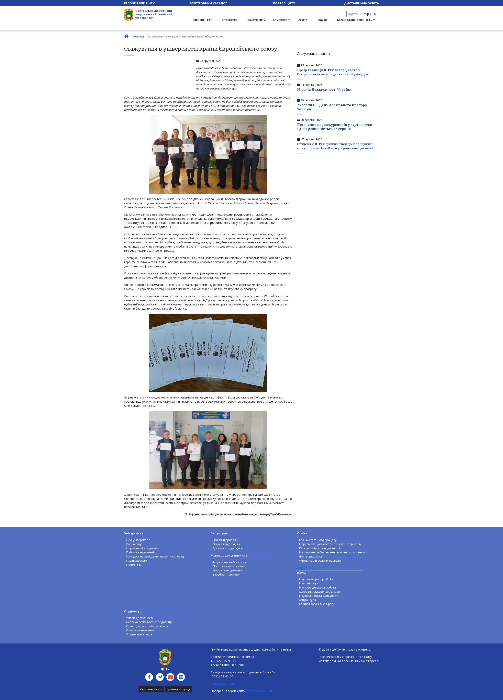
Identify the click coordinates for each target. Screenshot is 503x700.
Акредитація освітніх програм (320, 560)
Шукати (353, 14)
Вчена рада (134, 544)
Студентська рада (139, 634)
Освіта (302, 20)
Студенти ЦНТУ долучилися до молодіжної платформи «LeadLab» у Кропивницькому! (335, 146)
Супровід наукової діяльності (319, 591)
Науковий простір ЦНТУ (316, 579)
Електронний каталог (208, 3)
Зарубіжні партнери (226, 574)
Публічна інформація (140, 552)
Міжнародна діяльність (354, 20)
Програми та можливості (230, 566)
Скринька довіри (151, 689)
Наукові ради (308, 583)
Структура (230, 20)
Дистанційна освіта (361, 3)
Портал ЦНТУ (284, 3)
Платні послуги (136, 560)
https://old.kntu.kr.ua (259, 691)
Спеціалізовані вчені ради (317, 604)
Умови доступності (139, 618)
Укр (366, 14)
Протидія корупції (178, 689)
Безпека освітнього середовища (149, 622)
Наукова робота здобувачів (318, 596)
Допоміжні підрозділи (228, 548)
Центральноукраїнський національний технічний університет (153, 14)
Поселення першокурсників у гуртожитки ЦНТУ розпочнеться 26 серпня (334, 127)
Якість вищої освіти (313, 556)
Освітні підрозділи (225, 540)
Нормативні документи (142, 548)
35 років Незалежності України (324, 89)
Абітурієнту (256, 20)
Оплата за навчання (140, 630)
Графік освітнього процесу (318, 540)
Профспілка (134, 565)
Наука (322, 20)
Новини (138, 36)
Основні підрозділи (226, 544)
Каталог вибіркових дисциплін (320, 548)
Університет (202, 20)
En (374, 14)
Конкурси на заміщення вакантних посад (155, 556)
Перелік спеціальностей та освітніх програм (330, 544)
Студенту (280, 20)
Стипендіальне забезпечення (147, 626)
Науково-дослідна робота (317, 587)
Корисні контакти (223, 683)
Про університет (138, 540)
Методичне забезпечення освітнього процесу (332, 552)
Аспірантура (307, 600)
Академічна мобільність (229, 562)
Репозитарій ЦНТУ (139, 3)
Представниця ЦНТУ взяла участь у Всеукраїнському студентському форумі (333, 72)
